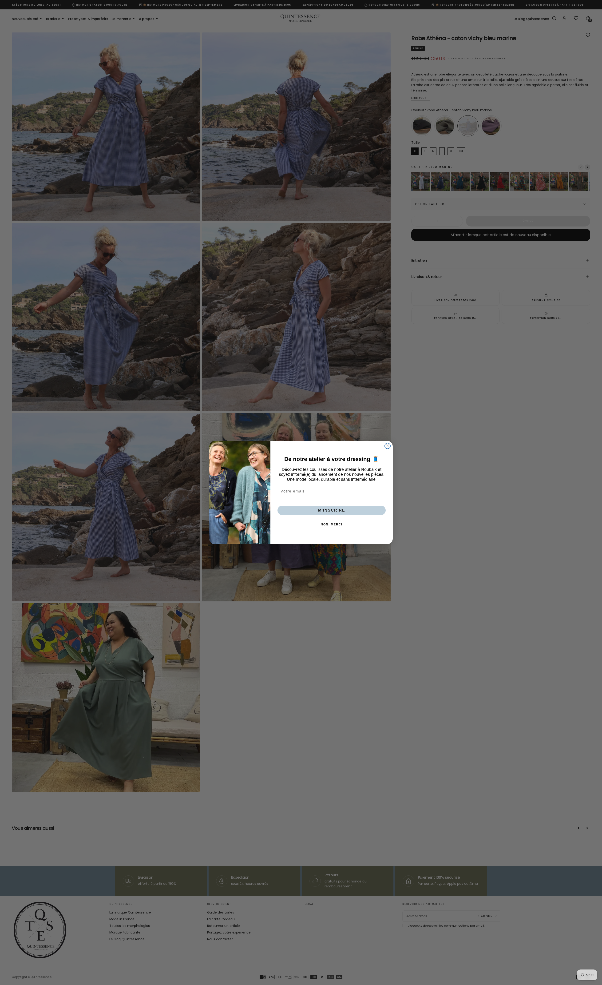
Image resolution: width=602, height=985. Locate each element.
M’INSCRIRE (331, 510)
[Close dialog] (387, 446)
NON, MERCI (331, 524)
